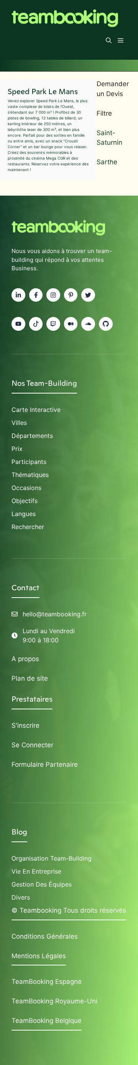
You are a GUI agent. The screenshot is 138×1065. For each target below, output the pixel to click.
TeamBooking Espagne (47, 981)
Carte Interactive (36, 409)
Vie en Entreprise (36, 871)
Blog (19, 832)
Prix (17, 448)
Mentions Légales (39, 956)
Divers (21, 897)
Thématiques (30, 475)
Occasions (26, 488)
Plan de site (30, 678)
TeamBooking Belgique (47, 1020)
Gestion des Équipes (42, 884)
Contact (25, 587)
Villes (19, 422)
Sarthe (107, 162)
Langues (24, 514)
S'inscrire (25, 725)
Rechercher (28, 527)
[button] (109, 40)
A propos (25, 659)
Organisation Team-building (52, 858)
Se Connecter (32, 745)
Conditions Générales (45, 936)
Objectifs (25, 501)
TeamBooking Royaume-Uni (54, 1001)
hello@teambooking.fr (55, 614)
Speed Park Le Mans (43, 91)
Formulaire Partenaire (45, 764)
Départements (32, 435)
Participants (29, 462)
